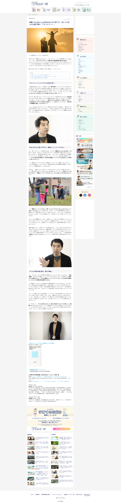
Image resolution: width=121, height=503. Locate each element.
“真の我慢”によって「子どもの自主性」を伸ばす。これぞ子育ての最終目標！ (51, 381)
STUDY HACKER (61, 497)
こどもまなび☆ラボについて (82, 2)
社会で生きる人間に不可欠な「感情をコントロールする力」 (44, 76)
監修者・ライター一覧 (69, 494)
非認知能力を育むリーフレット (37, 369)
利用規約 (37, 494)
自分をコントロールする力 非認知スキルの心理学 (42, 343)
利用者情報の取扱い (45, 494)
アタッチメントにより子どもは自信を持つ (40, 74)
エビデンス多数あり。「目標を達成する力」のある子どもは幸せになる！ (50, 376)
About (32, 494)
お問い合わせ (79, 494)
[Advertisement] (85, 25)
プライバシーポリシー (57, 494)
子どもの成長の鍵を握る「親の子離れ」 (40, 77)
